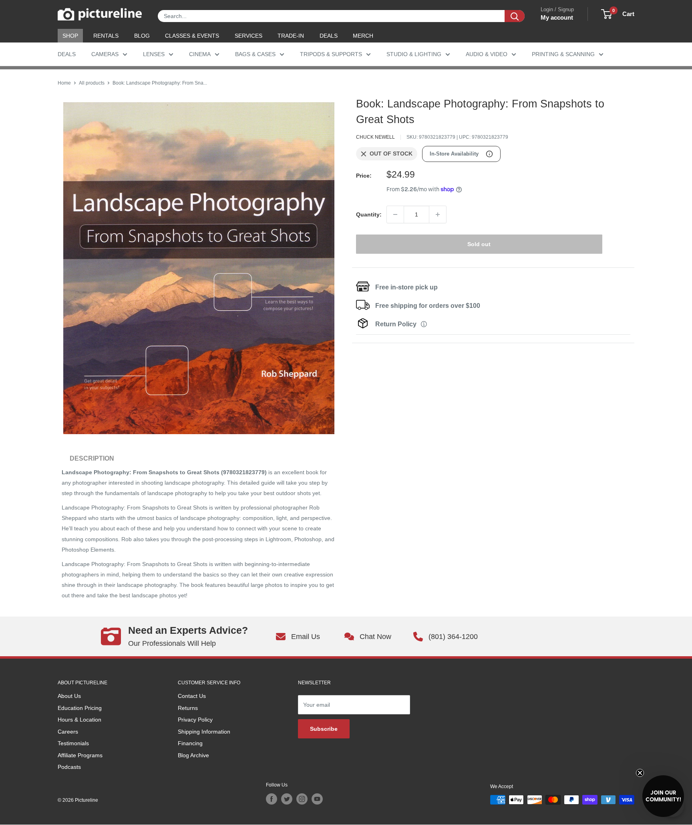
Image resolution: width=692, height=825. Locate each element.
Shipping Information (204, 731)
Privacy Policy (195, 719)
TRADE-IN (291, 35)
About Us (69, 696)
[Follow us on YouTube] (317, 799)
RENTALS (106, 35)
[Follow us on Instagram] (302, 799)
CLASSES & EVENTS (192, 35)
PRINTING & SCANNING (563, 54)
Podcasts (69, 767)
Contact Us (192, 696)
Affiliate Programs (80, 755)
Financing (190, 743)
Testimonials (73, 743)
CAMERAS (105, 54)
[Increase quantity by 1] (437, 214)
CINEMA (200, 54)
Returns (188, 708)
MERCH (363, 35)
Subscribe (324, 729)
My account (557, 17)
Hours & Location (79, 719)
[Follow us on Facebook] (271, 799)
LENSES (154, 54)
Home (64, 83)
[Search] (515, 16)
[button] (663, 796)
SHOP (70, 35)
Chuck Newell (375, 137)
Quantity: (369, 214)
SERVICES (248, 35)
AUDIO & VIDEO (486, 54)
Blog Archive (193, 755)
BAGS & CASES (255, 54)
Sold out (479, 244)
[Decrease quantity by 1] (395, 214)
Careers (68, 731)
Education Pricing (80, 708)
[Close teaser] (640, 773)
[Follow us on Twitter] (286, 799)
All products (92, 83)
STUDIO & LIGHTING (413, 54)
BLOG (142, 35)
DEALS (329, 35)
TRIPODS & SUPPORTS (331, 54)
